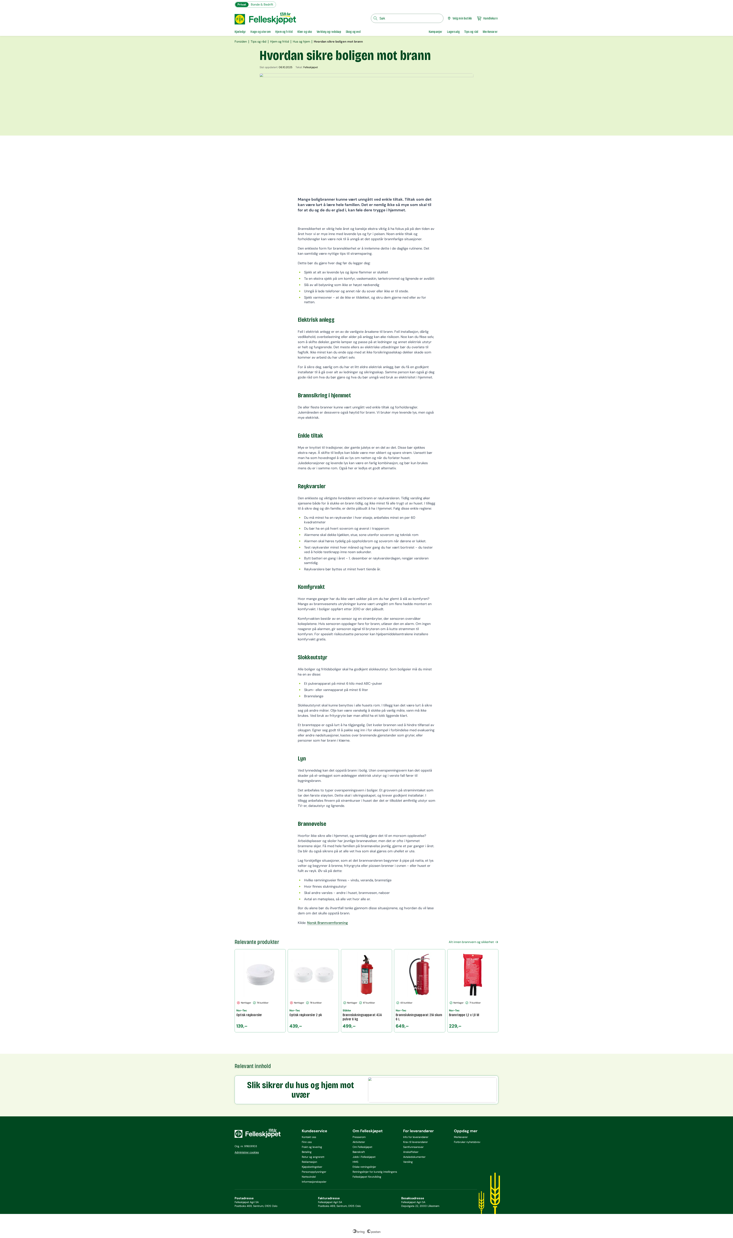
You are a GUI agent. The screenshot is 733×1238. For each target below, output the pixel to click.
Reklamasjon (309, 1162)
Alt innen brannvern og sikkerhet (471, 942)
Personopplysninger (314, 1171)
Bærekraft (359, 1152)
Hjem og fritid (279, 42)
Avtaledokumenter (414, 1157)
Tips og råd (258, 42)
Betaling (307, 1152)
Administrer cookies (247, 1152)
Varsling (408, 1162)
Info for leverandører (415, 1137)
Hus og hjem (301, 42)
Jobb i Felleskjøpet (364, 1157)
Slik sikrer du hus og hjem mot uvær (300, 1089)
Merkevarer (461, 1137)
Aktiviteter (359, 1142)
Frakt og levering (312, 1147)
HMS (355, 1162)
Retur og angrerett (313, 1157)
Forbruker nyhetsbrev (467, 1142)
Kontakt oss (309, 1137)
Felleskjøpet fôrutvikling (367, 1176)
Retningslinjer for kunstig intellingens (375, 1171)
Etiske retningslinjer (364, 1167)
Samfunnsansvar (413, 1147)
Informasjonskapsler (314, 1181)
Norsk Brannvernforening (327, 922)
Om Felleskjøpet (362, 1147)
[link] (435, 31)
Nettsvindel (309, 1176)
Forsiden (241, 42)
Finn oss (307, 1142)
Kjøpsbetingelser (312, 1167)
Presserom (359, 1137)
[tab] (240, 31)
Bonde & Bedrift (262, 4)
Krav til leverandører (415, 1142)
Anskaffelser (410, 1152)
